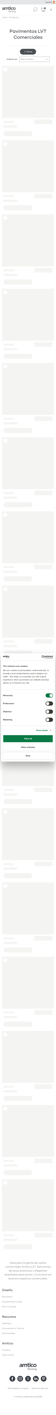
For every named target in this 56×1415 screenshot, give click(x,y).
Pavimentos (7, 1297)
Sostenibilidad (8, 1333)
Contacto (6, 1350)
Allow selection (28, 747)
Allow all (28, 738)
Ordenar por (12, 59)
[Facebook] (12, 1379)
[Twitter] (28, 1379)
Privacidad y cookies (18, 1388)
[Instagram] (20, 1379)
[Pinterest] (43, 1379)
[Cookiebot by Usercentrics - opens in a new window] (41, 657)
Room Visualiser (9, 1306)
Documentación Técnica (13, 1328)
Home (4, 17)
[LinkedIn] (36, 1379)
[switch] (49, 703)
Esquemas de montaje (12, 1302)
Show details (42, 730)
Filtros (29, 52)
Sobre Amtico (8, 1355)
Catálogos (6, 1323)
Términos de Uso (40, 1388)
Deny (28, 756)
